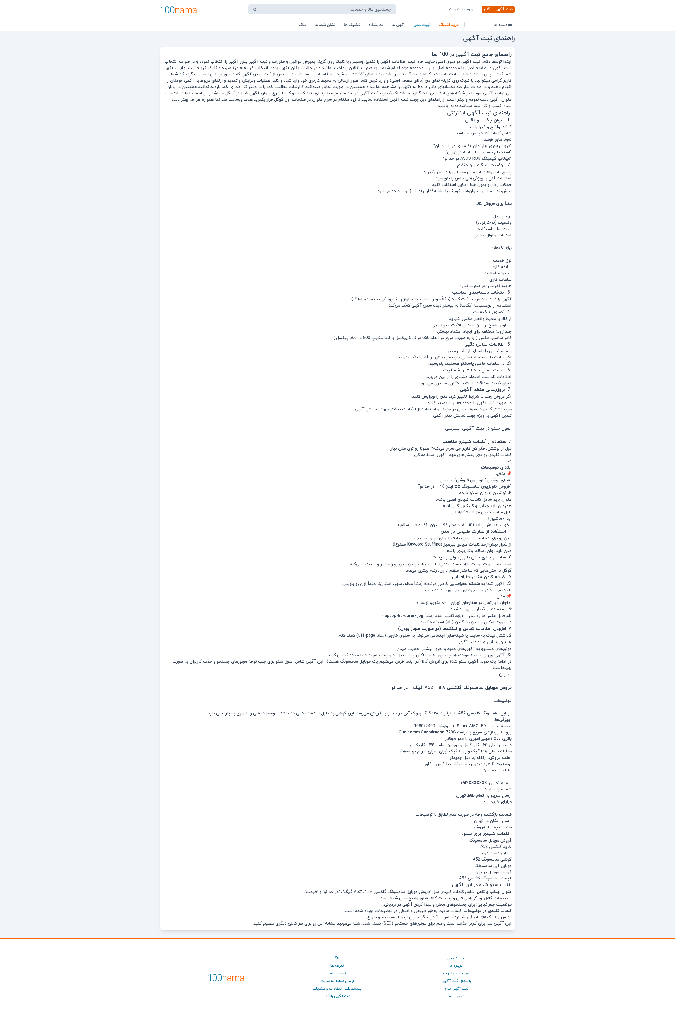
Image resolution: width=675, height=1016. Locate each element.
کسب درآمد (337, 973)
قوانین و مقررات (456, 973)
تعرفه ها (337, 965)
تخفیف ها (352, 24)
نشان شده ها (324, 24)
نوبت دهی (421, 24)
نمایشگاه (376, 24)
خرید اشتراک (449, 24)
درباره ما (456, 965)
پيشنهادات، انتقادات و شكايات (336, 988)
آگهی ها (398, 24)
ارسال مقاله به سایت (337, 981)
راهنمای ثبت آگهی (456, 981)
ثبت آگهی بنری (456, 988)
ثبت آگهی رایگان (498, 9)
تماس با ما (456, 996)
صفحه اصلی (456, 958)
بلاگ (302, 24)
